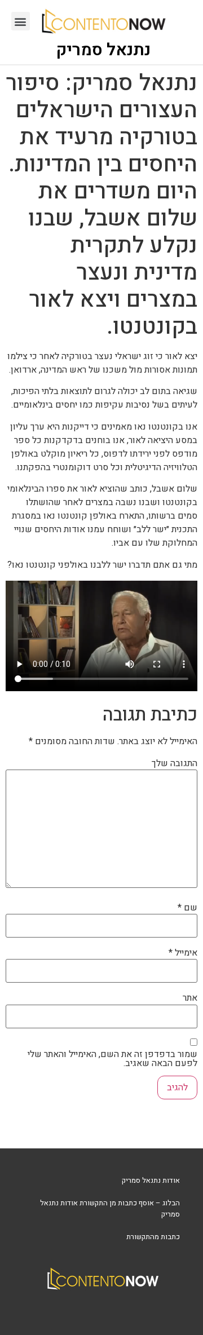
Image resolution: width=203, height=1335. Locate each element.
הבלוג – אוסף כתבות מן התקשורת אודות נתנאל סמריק (110, 1208)
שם (187, 907)
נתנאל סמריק (103, 50)
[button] (20, 21)
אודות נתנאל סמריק (151, 1180)
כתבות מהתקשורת (153, 1236)
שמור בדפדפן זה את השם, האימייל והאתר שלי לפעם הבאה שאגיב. (112, 1059)
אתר (190, 997)
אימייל (183, 952)
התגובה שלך (174, 763)
